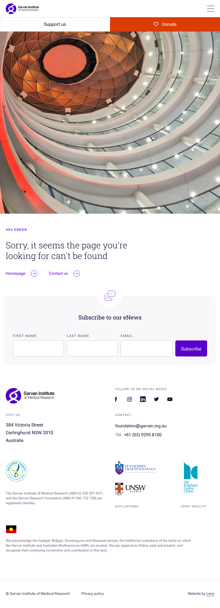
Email (127, 336)
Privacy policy (92, 594)
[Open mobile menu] (210, 9)
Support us (55, 24)
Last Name (78, 336)
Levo (210, 594)
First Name (25, 336)
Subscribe (191, 349)
